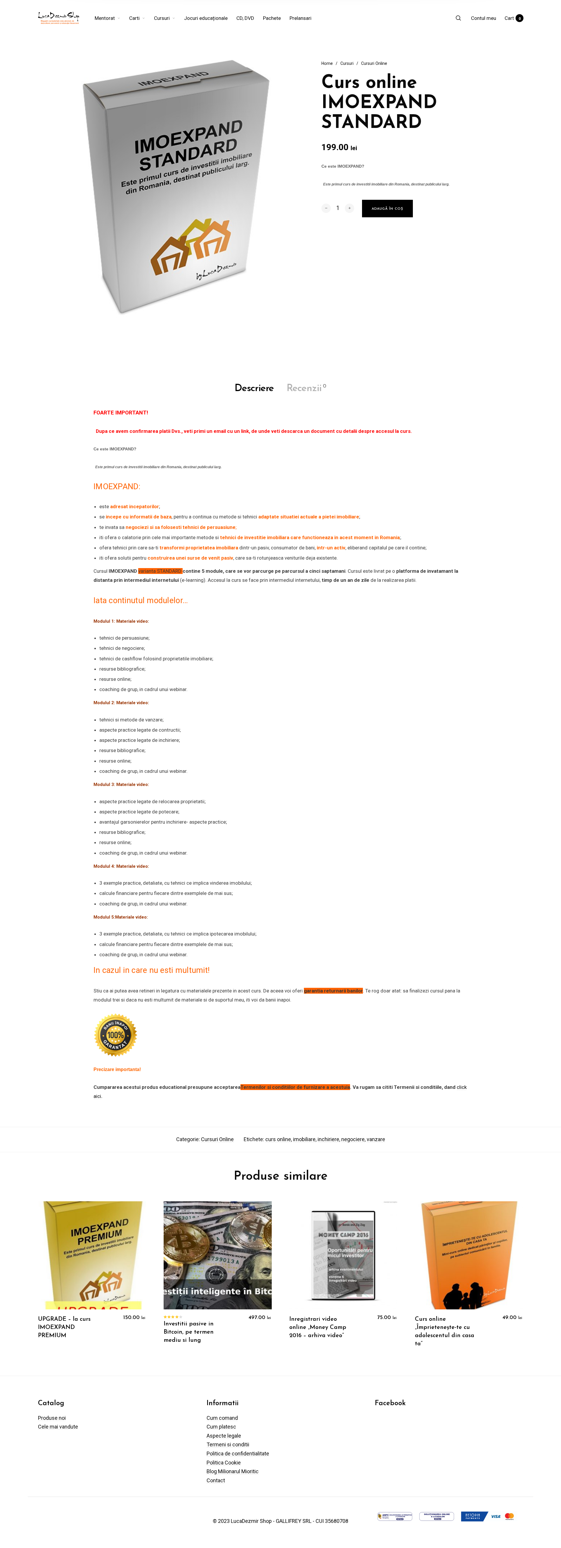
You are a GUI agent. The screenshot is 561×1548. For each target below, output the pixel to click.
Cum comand (222, 1418)
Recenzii (306, 388)
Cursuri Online (374, 63)
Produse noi (52, 1418)
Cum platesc (221, 1427)
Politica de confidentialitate (238, 1453)
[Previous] (50, 1278)
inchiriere (328, 1139)
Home (327, 63)
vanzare (376, 1139)
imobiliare (304, 1139)
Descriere (254, 388)
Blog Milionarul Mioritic (233, 1471)
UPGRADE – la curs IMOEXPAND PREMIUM (64, 1327)
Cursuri (347, 63)
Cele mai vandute (58, 1427)
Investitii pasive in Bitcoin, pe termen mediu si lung (189, 1332)
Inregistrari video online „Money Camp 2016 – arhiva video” (317, 1327)
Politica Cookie (224, 1463)
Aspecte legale (224, 1436)
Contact (216, 1480)
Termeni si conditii (228, 1444)
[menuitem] (112, 18)
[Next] (510, 1278)
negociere (353, 1139)
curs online (278, 1139)
